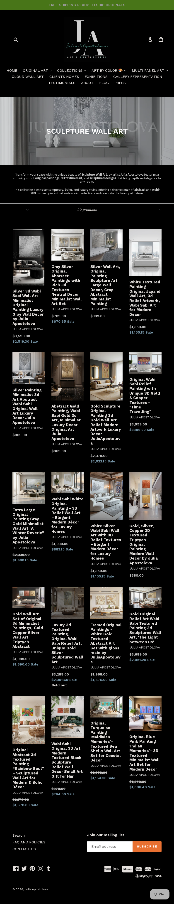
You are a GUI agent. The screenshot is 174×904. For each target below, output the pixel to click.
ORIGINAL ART (36, 70)
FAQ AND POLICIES (29, 842)
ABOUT (87, 83)
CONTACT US (24, 849)
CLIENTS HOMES (64, 76)
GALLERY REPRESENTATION (137, 76)
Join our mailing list (105, 835)
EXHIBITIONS (96, 76)
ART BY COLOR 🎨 (108, 70)
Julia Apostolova (36, 889)
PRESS (120, 83)
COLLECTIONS (70, 70)
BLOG (104, 83)
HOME (12, 70)
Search (18, 835)
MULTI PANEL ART (148, 70)
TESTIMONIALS (61, 83)
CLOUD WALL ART (28, 76)
